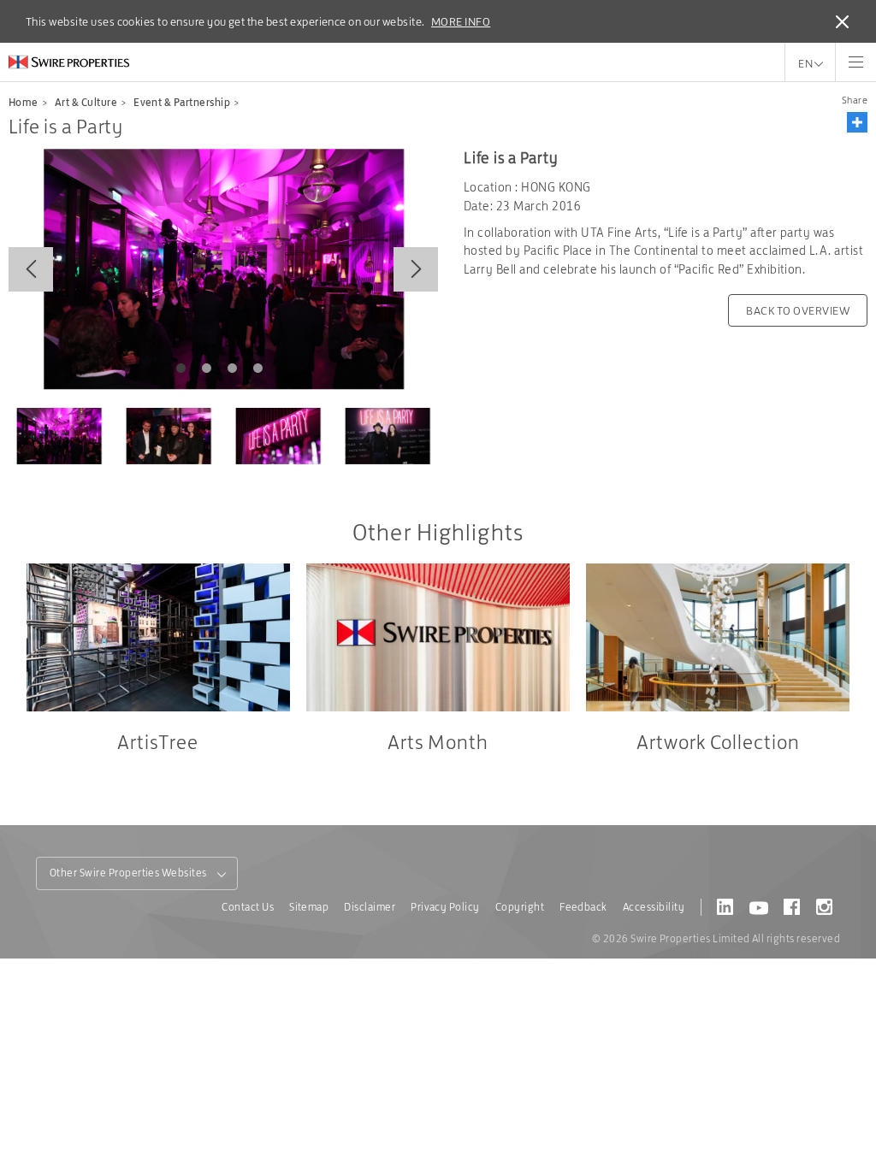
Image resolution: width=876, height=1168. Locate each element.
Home (23, 102)
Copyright (519, 906)
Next (416, 269)
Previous (31, 269)
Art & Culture (86, 102)
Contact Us (248, 906)
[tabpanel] (223, 268)
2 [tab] (206, 368)
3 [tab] (231, 368)
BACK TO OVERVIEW (797, 310)
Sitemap (308, 906)
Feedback (583, 906)
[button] (857, 122)
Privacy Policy (445, 906)
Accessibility (653, 906)
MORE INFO (460, 21)
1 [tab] (180, 368)
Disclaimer (369, 906)
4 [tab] (257, 368)
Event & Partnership (181, 102)
